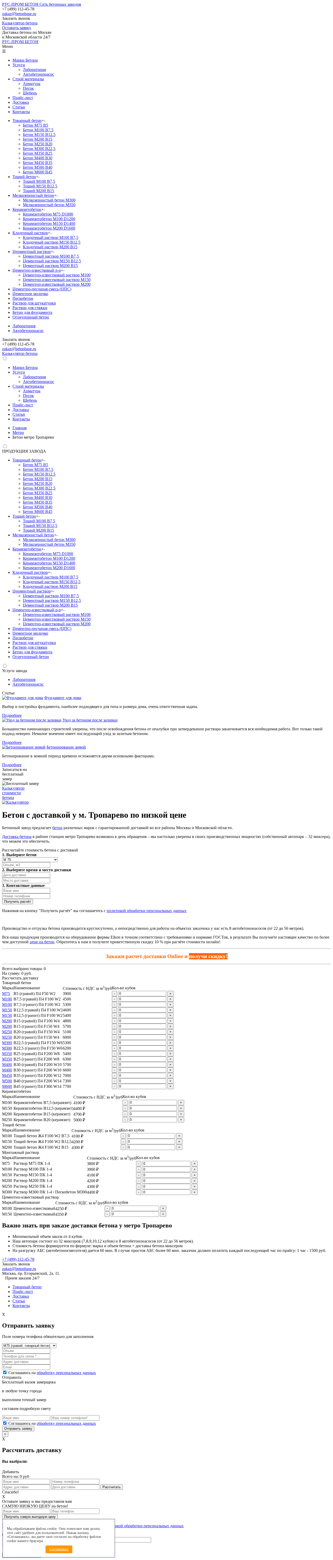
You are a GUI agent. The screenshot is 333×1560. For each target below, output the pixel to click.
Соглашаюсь (58, 1549)
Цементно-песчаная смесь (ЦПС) (41, 289)
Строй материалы (28, 79)
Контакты (21, 111)
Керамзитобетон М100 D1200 (49, 219)
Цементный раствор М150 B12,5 (52, 261)
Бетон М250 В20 (37, 144)
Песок (28, 88)
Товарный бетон (27, 120)
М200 (7, 1021)
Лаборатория (34, 69)
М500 (7, 1081)
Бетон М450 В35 (37, 162)
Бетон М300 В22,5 (39, 148)
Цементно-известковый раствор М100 (57, 275)
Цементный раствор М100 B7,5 (51, 256)
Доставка (20, 102)
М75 (6, 993)
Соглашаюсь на (52, 1372)
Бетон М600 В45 (37, 172)
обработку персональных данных (66, 1372)
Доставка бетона (16, 836)
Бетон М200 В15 (37, 139)
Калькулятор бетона (19, 353)
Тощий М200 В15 (38, 190)
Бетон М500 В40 (37, 167)
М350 (7, 1053)
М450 (7, 1075)
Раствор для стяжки (29, 308)
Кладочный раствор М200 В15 (50, 247)
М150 (7, 1010)
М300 (7, 1043)
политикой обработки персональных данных (147, 910)
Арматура (31, 83)
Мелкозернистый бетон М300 (49, 200)
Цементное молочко (30, 293)
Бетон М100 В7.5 (38, 130)
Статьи (18, 107)
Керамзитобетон (26, 209)
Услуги (18, 65)
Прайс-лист (22, 97)
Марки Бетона (25, 60)
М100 (7, 999)
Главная (19, 428)
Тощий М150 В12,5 (40, 186)
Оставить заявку (16, 27)
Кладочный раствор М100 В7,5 (50, 237)
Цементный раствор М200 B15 (50, 265)
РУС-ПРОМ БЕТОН (20, 42)
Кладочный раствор (30, 233)
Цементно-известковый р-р (36, 270)
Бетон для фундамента (32, 312)
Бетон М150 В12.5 (39, 134)
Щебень (30, 93)
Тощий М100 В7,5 (39, 181)
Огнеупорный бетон (30, 317)
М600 (7, 1086)
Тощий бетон (24, 176)
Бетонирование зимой (66, 747)
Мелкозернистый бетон (33, 195)
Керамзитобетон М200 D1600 (49, 228)
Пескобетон (22, 298)
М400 (7, 1064)
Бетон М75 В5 (35, 125)
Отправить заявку (18, 1429)
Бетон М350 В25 (37, 153)
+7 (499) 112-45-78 (18, 1259)
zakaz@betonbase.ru (19, 13)
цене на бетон (42, 942)
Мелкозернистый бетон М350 (49, 205)
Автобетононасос (38, 74)
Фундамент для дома (62, 698)
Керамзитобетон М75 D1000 (48, 214)
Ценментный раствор (31, 251)
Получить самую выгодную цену (30, 1517)
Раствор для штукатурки (34, 303)
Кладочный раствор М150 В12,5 (51, 242)
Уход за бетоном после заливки (90, 720)
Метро (18, 432)
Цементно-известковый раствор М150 (57, 279)
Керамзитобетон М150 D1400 (49, 223)
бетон (57, 828)
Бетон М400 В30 (37, 158)
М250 (7, 1032)
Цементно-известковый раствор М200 (57, 284)
